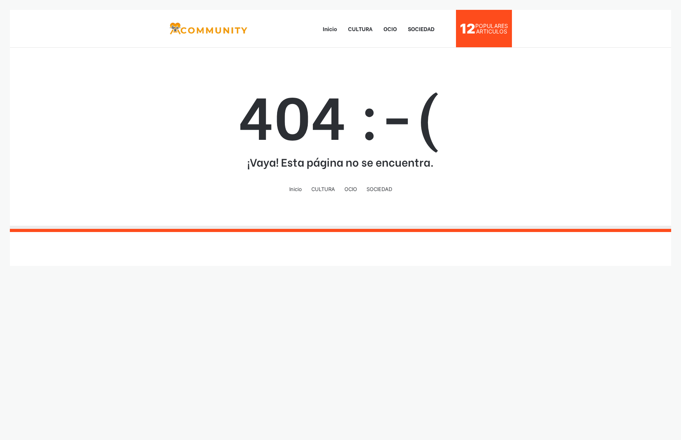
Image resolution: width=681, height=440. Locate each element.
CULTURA (360, 28)
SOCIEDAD (421, 28)
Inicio (330, 28)
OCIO (390, 28)
